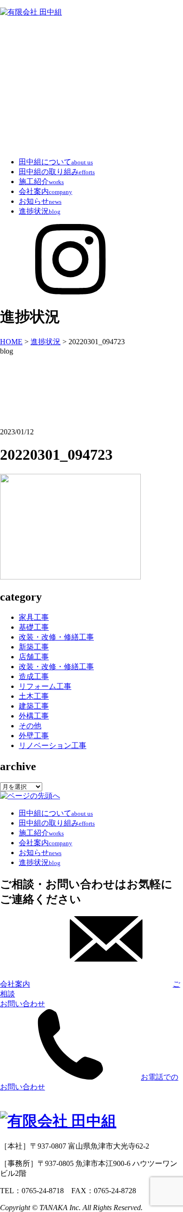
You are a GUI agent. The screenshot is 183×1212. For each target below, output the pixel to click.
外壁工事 (34, 736)
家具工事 (34, 617)
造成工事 (34, 676)
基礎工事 (34, 627)
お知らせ (40, 201)
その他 (30, 726)
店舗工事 (34, 657)
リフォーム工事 (45, 686)
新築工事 (34, 647)
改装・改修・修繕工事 (56, 637)
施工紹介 (41, 181)
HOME (11, 342)
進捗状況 (40, 211)
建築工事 (34, 706)
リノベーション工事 (52, 745)
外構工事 (34, 716)
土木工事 (34, 696)
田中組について (56, 162)
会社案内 (45, 191)
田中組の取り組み (57, 172)
